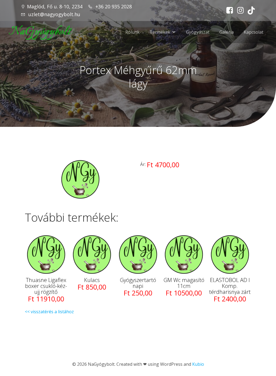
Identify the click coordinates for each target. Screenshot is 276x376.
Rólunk (132, 32)
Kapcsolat (253, 32)
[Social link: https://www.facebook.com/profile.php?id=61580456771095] (228, 10)
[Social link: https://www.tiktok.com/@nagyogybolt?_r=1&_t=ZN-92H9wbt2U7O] (249, 10)
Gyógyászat (197, 32)
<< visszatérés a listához (49, 312)
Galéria (226, 32)
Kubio (198, 364)
